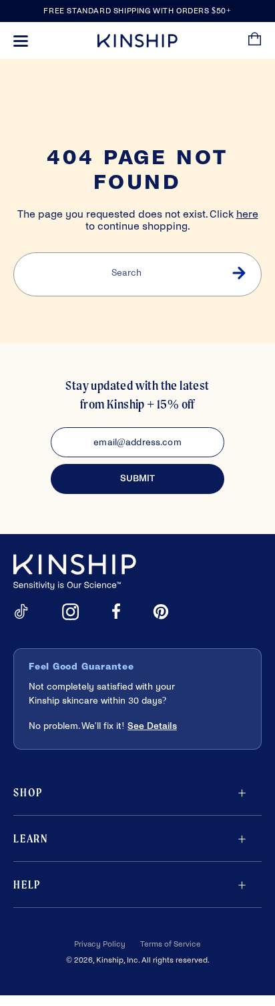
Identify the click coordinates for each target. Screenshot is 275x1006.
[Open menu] (20, 41)
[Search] (238, 274)
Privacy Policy (99, 944)
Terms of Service (170, 944)
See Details (152, 726)
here (247, 214)
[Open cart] (255, 40)
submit (137, 478)
